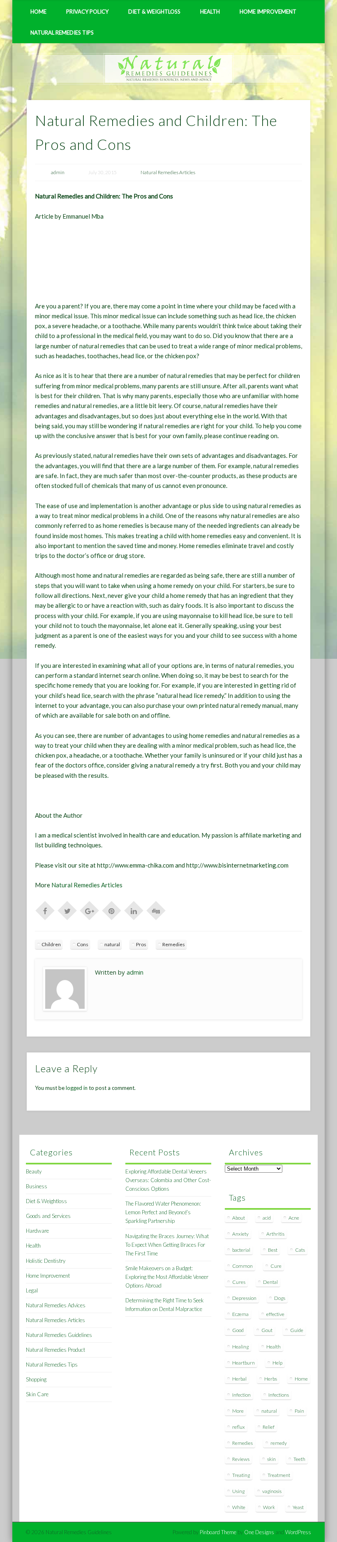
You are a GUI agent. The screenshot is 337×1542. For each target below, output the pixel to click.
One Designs (259, 1532)
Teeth (299, 1459)
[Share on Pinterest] (112, 910)
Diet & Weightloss (154, 11)
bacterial (241, 1250)
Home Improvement (268, 11)
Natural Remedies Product (55, 1349)
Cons (82, 944)
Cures (238, 1282)
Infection (241, 1395)
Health (210, 11)
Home (38, 11)
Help (277, 1363)
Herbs (270, 1379)
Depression (244, 1298)
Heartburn (243, 1363)
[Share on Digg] (156, 910)
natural (112, 944)
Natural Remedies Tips (62, 32)
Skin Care (37, 1394)
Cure (276, 1266)
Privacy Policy (87, 11)
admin (58, 172)
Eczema (240, 1314)
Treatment (279, 1475)
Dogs (279, 1298)
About (238, 1218)
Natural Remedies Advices (55, 1305)
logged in (77, 1088)
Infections (278, 1395)
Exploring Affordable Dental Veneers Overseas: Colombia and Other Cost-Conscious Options (168, 1180)
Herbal (239, 1379)
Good (238, 1330)
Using (238, 1491)
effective (275, 1314)
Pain (299, 1411)
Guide (296, 1330)
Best (272, 1250)
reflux (238, 1427)
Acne (294, 1218)
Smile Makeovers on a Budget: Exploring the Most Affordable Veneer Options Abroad (166, 1277)
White (238, 1507)
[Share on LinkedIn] (134, 910)
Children (51, 944)
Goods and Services (48, 1216)
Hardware (37, 1230)
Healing (240, 1347)
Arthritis (275, 1234)
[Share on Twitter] (67, 910)
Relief (269, 1427)
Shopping (36, 1379)
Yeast (298, 1507)
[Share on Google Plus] (89, 910)
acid (267, 1218)
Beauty (34, 1171)
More (238, 1411)
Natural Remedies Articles (168, 172)
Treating (241, 1475)
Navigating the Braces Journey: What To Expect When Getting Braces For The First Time (167, 1245)
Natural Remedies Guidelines (59, 1335)
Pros (141, 944)
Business (36, 1186)
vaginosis (272, 1491)
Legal (32, 1290)
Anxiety (240, 1234)
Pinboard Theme (218, 1532)
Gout (266, 1330)
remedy (278, 1443)
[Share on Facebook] (45, 910)
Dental (270, 1282)
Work (269, 1507)
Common (242, 1266)
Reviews (240, 1459)
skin (271, 1459)
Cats (300, 1250)
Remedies (173, 944)
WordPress (298, 1532)
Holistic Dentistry (45, 1260)
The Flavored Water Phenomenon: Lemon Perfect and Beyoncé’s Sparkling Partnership (163, 1212)
